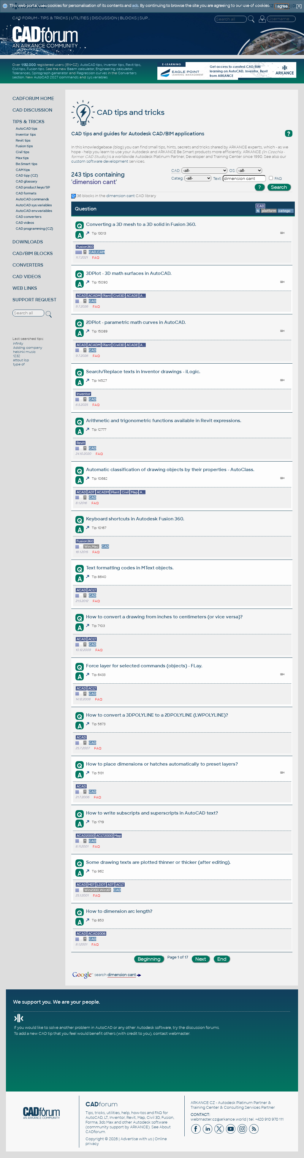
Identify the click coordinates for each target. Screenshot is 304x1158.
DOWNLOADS (27, 242)
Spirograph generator (50, 73)
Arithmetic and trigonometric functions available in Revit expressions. (163, 420)
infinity (18, 343)
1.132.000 (28, 65)
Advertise (129, 1139)
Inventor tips (114, 65)
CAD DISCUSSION (32, 110)
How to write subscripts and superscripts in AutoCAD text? (152, 813)
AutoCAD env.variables (34, 211)
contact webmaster (171, 1033)
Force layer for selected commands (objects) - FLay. (144, 665)
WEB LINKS (24, 288)
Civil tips (18, 69)
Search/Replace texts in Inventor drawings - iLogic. (143, 371)
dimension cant (120, 196)
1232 (16, 356)
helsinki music (24, 352)
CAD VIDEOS (26, 276)
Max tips (22, 158)
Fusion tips (35, 69)
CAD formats (26, 193)
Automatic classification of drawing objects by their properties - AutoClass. (170, 469)
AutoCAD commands (32, 199)
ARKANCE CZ (203, 1102)
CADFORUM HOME (33, 98)
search (115, 974)
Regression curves (92, 73)
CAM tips (23, 170)
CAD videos (25, 223)
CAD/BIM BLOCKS (32, 253)
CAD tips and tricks (129, 112)
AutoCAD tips (91, 65)
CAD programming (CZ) (34, 228)
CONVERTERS (27, 265)
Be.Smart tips (26, 164)
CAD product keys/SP (33, 187)
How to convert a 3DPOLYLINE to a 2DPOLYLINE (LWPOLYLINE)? (157, 715)
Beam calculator (80, 69)
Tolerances (21, 73)
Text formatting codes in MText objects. (129, 568)
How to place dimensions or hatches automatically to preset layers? (162, 764)
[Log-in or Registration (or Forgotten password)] (262, 22)
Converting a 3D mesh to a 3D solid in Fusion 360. (141, 224)
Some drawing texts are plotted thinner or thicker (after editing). (158, 862)
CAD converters (29, 217)
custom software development (99, 161)
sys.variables (97, 77)
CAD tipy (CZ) (27, 175)
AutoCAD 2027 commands (56, 77)
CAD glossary (26, 181)
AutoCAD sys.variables (34, 205)
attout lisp (21, 360)
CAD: (175, 170)
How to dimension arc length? (119, 911)
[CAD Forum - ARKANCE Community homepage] (45, 47)
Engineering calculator (114, 69)
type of (19, 364)
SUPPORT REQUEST (34, 299)
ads (135, 5)
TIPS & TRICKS (28, 121)
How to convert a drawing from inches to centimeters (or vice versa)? (164, 617)
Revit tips (133, 65)
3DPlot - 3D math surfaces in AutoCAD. (128, 273)
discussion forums (202, 1027)
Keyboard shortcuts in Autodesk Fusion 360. (135, 519)
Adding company (27, 348)
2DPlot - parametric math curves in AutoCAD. (136, 322)
